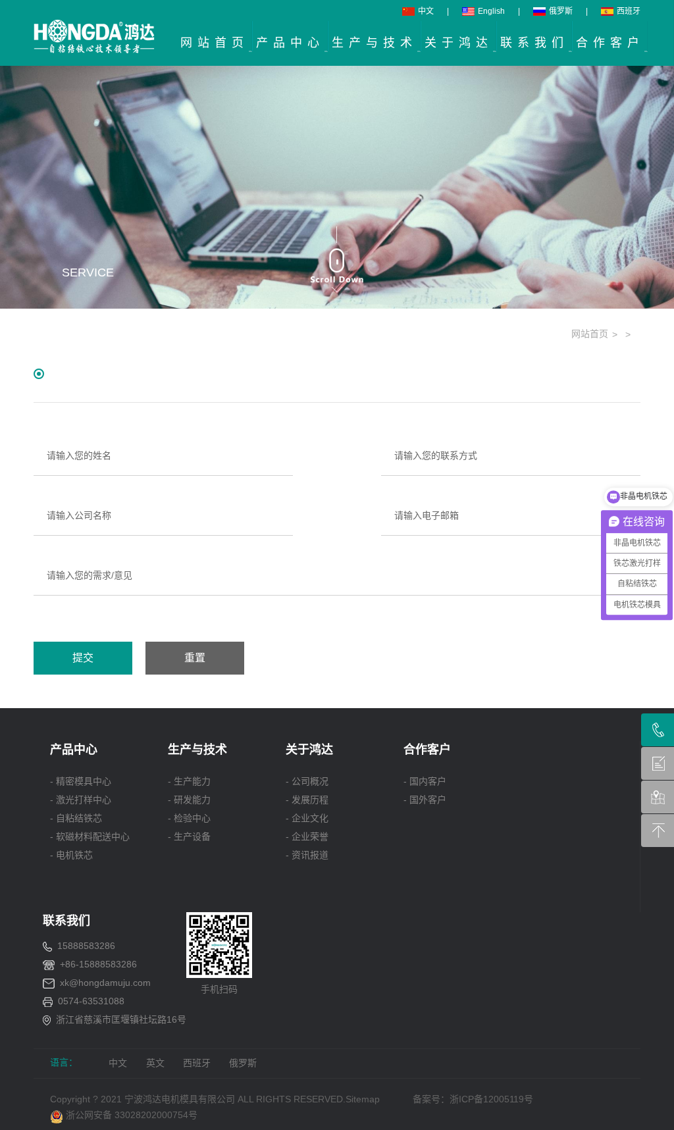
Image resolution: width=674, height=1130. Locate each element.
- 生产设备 (189, 836)
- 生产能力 (189, 781)
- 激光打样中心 (80, 799)
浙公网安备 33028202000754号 (130, 1115)
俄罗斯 (561, 11)
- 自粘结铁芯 (76, 818)
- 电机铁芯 (71, 855)
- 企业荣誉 (307, 836)
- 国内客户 (424, 781)
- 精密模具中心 (80, 781)
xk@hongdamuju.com (105, 982)
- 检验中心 (189, 818)
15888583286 (86, 945)
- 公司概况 (307, 781)
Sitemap (363, 1099)
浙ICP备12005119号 (494, 1099)
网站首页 (589, 333)
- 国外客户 (424, 799)
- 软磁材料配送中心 (90, 836)
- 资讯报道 (307, 855)
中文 (426, 11)
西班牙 (628, 11)
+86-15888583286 (98, 964)
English (491, 11)
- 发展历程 (307, 799)
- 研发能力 (189, 799)
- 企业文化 (307, 818)
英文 (155, 1063)
